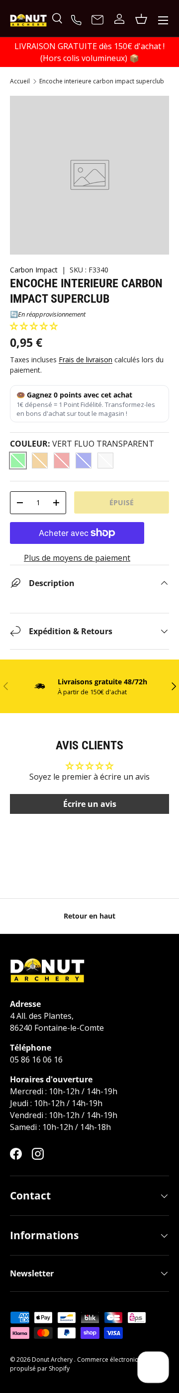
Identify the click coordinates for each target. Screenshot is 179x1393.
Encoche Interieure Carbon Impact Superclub (101, 81)
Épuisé (121, 502)
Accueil (20, 81)
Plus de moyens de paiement (77, 557)
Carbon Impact (34, 269)
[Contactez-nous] (97, 20)
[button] (34, 326)
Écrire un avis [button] (89, 803)
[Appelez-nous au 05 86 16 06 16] (78, 19)
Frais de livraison (85, 359)
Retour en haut (89, 916)
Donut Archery (53, 1359)
